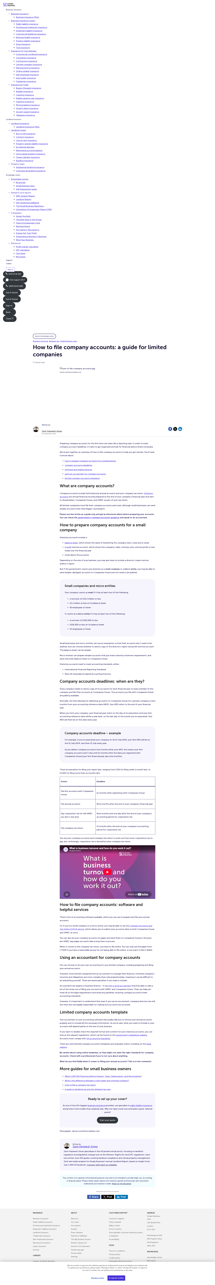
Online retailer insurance (27, 71)
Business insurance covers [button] (23, 20)
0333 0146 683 (13, 275)
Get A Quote (12, 292)
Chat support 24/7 (15, 281)
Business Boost (23, 226)
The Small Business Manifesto (30, 206)
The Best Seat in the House (29, 219)
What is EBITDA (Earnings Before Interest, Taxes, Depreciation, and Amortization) (103, 1076)
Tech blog (20, 253)
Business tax (54, 341)
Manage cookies (97, 1278)
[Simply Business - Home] (9, 5)
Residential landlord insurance (30, 167)
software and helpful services (78, 469)
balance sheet (71, 543)
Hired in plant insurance (27, 108)
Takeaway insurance (25, 115)
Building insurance (24, 160)
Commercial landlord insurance (30, 171)
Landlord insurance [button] (20, 123)
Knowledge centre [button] (19, 179)
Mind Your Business (25, 240)
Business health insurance (28, 37)
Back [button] (8, 312)
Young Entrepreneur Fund (28, 223)
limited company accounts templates (82, 478)
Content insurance (25, 137)
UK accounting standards (98, 1038)
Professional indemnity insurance (31, 27)
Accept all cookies (116, 1278)
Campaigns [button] (16, 213)
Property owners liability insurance (32, 144)
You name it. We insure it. (27, 230)
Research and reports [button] (21, 193)
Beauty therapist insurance (28, 88)
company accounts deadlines (79, 465)
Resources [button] (16, 243)
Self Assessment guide (26, 189)
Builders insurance (24, 91)
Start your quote (107, 1120)
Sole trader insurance (26, 78)
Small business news (25, 186)
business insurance (96, 1105)
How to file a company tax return (80, 1085)
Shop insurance (23, 44)
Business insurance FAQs (27, 17)
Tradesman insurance (26, 81)
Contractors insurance (26, 61)
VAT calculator (23, 250)
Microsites (20, 257)
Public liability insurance (27, 24)
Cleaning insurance (25, 101)
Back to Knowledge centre (44, 336)
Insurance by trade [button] (19, 85)
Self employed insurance (27, 75)
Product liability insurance (28, 41)
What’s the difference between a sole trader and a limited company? (97, 1080)
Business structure (40, 341)
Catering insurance (25, 95)
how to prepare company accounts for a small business (90, 461)
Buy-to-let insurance (25, 134)
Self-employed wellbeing (27, 203)
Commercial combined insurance (31, 54)
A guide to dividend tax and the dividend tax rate (88, 1089)
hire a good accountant (120, 986)
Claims (9, 264)
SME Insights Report (25, 196)
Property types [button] (18, 164)
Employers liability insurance (29, 31)
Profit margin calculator (27, 247)
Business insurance (13, 10)
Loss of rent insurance (26, 140)
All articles (21, 182)
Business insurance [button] (19, 14)
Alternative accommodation (29, 150)
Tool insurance (23, 47)
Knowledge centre (13, 175)
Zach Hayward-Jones (52, 431)
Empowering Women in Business (31, 236)
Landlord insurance (13, 119)
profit (69, 547)
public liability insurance (141, 1105)
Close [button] (9, 318)
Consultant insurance (26, 58)
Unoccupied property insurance (30, 154)
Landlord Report (23, 199)
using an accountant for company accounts (85, 474)
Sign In (9, 305)
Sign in (10, 270)
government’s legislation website (131, 1035)
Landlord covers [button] (18, 130)
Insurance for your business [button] (23, 51)
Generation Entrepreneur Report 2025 (34, 209)
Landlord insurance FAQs (27, 127)
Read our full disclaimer (121, 1184)
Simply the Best (23, 216)
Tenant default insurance (28, 157)
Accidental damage (25, 147)
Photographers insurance (28, 105)
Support (9, 260)
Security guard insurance (27, 112)
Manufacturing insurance (27, 68)
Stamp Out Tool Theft (26, 233)
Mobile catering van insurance (30, 98)
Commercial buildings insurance (31, 34)
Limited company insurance (29, 64)
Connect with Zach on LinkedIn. (102, 1165)
